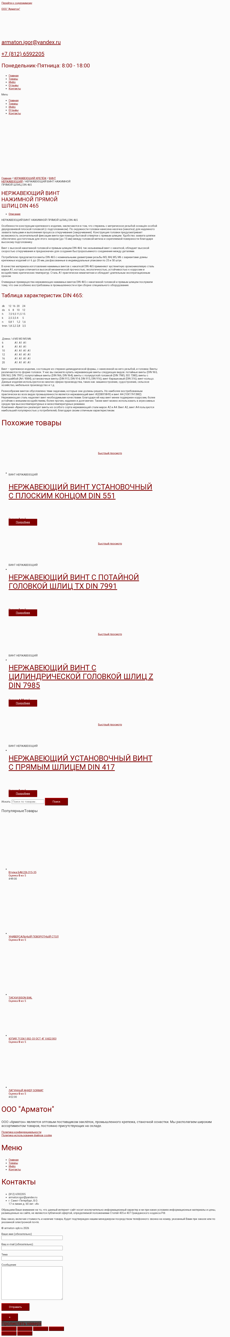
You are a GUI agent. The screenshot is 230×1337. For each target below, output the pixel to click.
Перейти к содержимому (16, 3)
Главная (14, 75)
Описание (14, 214)
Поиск (56, 801)
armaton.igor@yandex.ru (31, 42)
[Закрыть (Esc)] (9, 1329)
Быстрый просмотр (110, 453)
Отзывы (14, 85)
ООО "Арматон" (10, 9)
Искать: (6, 801)
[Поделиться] (24, 1329)
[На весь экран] (40, 1329)
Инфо (12, 82)
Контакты (15, 88)
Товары (13, 79)
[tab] (83, 214)
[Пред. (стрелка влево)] (9, 1333)
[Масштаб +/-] (56, 1329)
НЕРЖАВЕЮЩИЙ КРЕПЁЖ (30, 178)
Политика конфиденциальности (21, 1132)
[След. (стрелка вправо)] (24, 1333)
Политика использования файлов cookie (26, 1135)
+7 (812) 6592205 (22, 54)
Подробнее (23, 522)
